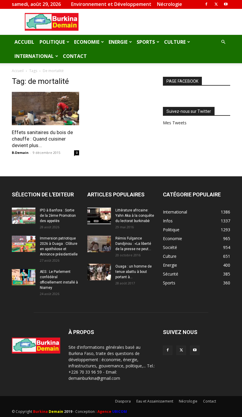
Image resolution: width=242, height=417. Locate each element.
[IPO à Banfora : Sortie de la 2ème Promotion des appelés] (23, 216)
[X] (216, 4)
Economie (86, 42)
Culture (175, 42)
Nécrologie (169, 4)
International (34, 56)
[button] (223, 42)
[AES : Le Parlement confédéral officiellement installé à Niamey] (23, 277)
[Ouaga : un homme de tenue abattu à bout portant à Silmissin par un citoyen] (99, 272)
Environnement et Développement (111, 4)
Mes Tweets (175, 123)
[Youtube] (225, 4)
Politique (52, 42)
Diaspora (123, 401)
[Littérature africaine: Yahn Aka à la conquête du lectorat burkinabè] (99, 216)
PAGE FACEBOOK (182, 81)
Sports (146, 42)
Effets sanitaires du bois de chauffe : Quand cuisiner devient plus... (42, 138)
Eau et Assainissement (154, 401)
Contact (75, 56)
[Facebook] (206, 4)
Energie (118, 42)
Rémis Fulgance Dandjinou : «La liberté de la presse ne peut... (133, 243)
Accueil (24, 42)
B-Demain (20, 152)
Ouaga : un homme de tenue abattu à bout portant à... (133, 271)
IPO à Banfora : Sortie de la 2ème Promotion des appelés (58, 215)
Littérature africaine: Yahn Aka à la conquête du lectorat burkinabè (134, 215)
